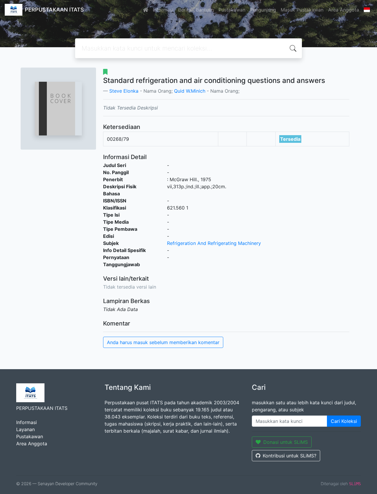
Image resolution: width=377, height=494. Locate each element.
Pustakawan (232, 10)
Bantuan (205, 10)
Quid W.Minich (189, 91)
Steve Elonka (123, 91)
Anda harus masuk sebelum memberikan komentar (163, 342)
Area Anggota (343, 10)
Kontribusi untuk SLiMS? (289, 456)
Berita (184, 10)
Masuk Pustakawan (302, 10)
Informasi (163, 10)
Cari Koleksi (344, 421)
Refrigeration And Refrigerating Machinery (214, 243)
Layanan (25, 429)
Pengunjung (263, 10)
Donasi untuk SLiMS (285, 442)
